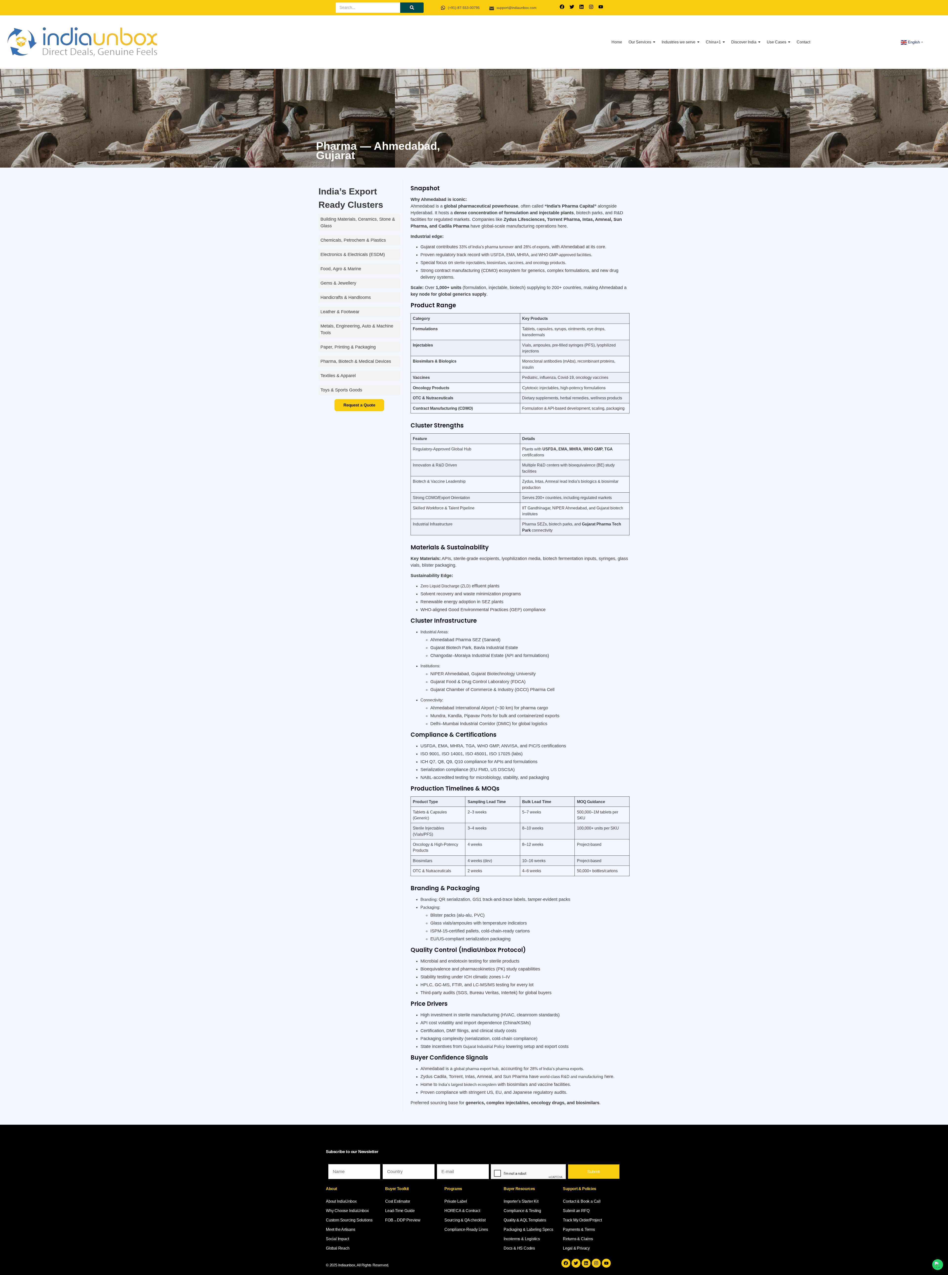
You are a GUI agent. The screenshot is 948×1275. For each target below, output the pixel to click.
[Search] (412, 7)
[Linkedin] (581, 6)
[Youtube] (601, 6)
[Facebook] (562, 6)
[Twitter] (572, 6)
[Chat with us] (937, 1264)
